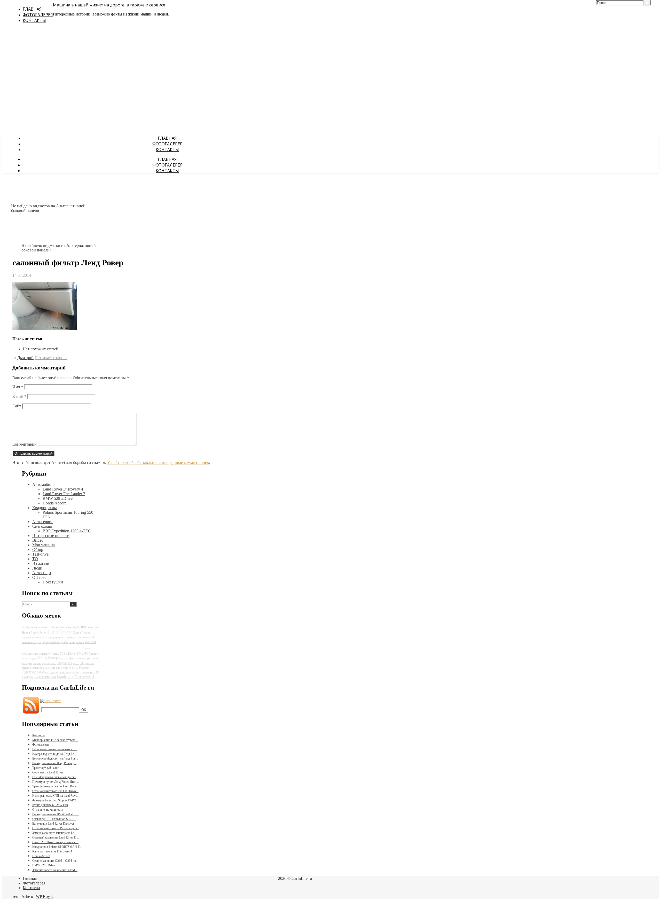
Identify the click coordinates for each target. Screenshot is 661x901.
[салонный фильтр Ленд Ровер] (44, 329)
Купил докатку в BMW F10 (50, 805)
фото (76, 663)
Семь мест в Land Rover (47, 772)
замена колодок (31, 642)
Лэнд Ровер (48, 658)
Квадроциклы (44, 507)
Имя (17, 387)
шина (72, 642)
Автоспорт (41, 573)
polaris (80, 642)
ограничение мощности (36, 653)
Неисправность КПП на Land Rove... (55, 795)
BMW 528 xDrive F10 (46, 865)
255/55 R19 (79, 627)
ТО (35, 559)
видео (33, 658)
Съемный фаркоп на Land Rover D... (55, 837)
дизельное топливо (33, 637)
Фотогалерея (38, 15)
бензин (37, 663)
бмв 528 (90, 642)
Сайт (16, 406)
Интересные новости (50, 535)
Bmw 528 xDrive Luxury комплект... (55, 842)
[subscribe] (50, 701)
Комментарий (24, 444)
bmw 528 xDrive (64, 653)
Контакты (34, 20)
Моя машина (43, 545)
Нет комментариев (51, 357)
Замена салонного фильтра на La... (54, 833)
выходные (51, 672)
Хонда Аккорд (82, 632)
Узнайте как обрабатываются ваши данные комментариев (158, 462)
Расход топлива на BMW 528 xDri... (55, 814)
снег (87, 648)
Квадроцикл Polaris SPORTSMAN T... (57, 847)
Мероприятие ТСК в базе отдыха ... (55, 740)
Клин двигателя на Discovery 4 (52, 851)
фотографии (66, 658)
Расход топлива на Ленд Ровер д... (54, 763)
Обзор (37, 549)
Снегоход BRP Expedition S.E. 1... (54, 819)
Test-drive (40, 554)
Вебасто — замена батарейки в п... (54, 749)
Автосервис (42, 521)
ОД (97, 672)
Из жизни (40, 563)
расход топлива (61, 627)
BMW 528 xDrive (58, 498)
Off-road (39, 577)
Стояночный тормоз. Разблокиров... (55, 828)
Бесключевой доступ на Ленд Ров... (55, 758)
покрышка (65, 672)
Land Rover (60, 632)
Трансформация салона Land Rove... (55, 786)
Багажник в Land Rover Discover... (54, 823)
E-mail (19, 396)
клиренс (37, 667)
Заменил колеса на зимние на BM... (54, 870)
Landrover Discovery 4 (75, 677)
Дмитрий (25, 357)
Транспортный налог (45, 768)
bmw (43, 632)
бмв (96, 627)
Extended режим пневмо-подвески (54, 777)
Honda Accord (55, 503)
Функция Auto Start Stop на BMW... (55, 800)
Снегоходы (42, 526)
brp (36, 677)
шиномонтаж (47, 677)
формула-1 (49, 663)
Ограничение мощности (47, 809)
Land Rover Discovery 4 (63, 489)
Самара (27, 677)
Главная (32, 9)
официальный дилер (55, 642)
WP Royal (44, 896)
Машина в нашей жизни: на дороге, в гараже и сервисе (109, 5)
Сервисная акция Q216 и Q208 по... (55, 861)
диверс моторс (82, 672)
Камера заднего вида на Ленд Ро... (54, 754)
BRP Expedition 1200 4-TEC (67, 531)
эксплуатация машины (60, 637)
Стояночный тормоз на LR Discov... (55, 791)
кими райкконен (40, 627)
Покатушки (53, 582)
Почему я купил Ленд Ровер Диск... (55, 782)
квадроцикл (64, 663)
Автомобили (43, 484)
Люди (37, 568)
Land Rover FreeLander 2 (64, 494)
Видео (37, 540)
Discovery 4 (84, 637)
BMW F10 (83, 653)
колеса (26, 627)
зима (90, 627)
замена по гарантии (55, 667)
